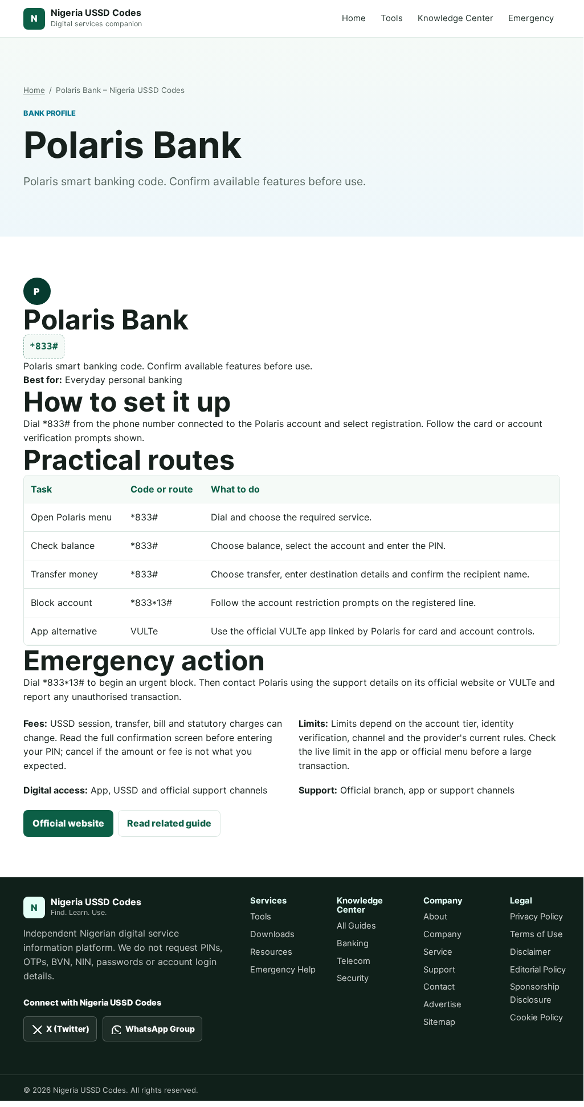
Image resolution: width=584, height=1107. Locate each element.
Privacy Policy (536, 916)
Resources (271, 952)
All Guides (356, 926)
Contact (439, 987)
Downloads (272, 934)
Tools (392, 18)
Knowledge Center (455, 18)
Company (442, 934)
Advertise (442, 1004)
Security (353, 978)
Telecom (353, 961)
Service (437, 952)
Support (439, 969)
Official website (68, 823)
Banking (353, 943)
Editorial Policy (538, 969)
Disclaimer (530, 952)
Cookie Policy (536, 1017)
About (435, 916)
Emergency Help (283, 969)
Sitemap (439, 1022)
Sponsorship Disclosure (535, 993)
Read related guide (169, 823)
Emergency (531, 18)
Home (354, 18)
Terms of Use (536, 934)
